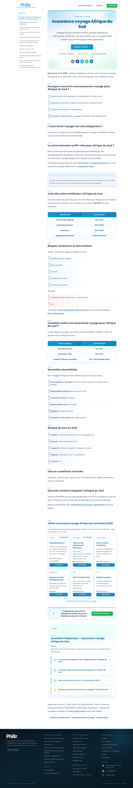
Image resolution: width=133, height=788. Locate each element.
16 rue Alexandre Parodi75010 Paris (113, 766)
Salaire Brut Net (78, 757)
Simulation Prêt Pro (79, 754)
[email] (72, 61)
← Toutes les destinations (59, 717)
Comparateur (102, 717)
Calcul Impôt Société (79, 744)
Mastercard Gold (99, 163)
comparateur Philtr (85, 166)
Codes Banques (78, 751)
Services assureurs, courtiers (82, 775)
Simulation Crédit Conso (80, 738)
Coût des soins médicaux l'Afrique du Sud (30, 33)
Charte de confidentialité (109, 744)
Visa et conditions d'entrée (27, 52)
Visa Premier (83, 163)
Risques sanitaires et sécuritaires (29, 37)
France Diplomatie (56, 313)
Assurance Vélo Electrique (52, 756)
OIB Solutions (77, 771)
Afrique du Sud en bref (26, 49)
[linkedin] (91, 61)
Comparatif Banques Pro (52, 773)
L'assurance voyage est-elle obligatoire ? (28, 23)
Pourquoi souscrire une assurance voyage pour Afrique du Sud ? (30, 18)
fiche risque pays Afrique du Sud (73, 310)
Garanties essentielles (26, 46)
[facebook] (77, 61)
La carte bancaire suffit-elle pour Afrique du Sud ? (29, 28)
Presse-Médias (106, 741)
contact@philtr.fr (111, 771)
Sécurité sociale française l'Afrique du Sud (30, 56)
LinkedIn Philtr (110, 775)
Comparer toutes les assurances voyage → (82, 601)
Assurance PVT (49, 744)
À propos (104, 738)
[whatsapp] (86, 61)
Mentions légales (107, 748)
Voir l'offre (58, 565)
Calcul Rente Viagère (79, 748)
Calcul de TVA (77, 741)
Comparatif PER (49, 770)
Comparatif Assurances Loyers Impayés (53, 751)
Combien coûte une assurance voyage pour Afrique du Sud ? (29, 41)
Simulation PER (77, 760)
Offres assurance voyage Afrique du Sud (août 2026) (29, 61)
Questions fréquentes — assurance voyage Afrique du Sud (30, 66)
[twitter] (82, 61)
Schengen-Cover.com (80, 768)
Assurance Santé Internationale (54, 748)
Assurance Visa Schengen (52, 741)
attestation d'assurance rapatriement (88, 505)
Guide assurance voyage (83, 717)
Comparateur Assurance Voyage (54, 738)
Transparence (106, 757)
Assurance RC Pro (49, 762)
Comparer (112, 6)
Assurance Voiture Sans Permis (54, 759)
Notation (104, 754)
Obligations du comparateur (110, 751)
